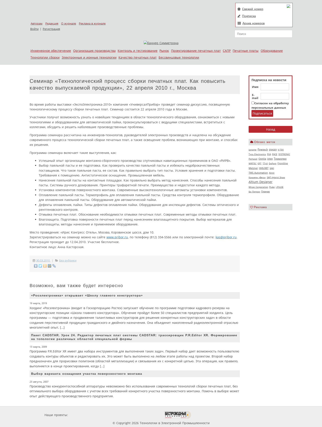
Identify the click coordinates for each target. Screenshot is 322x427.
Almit (271, 172)
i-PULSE (279, 186)
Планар (265, 191)
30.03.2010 (43, 260)
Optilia (262, 158)
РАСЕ (274, 154)
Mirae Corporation (258, 186)
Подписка (249, 15)
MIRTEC (253, 163)
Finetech (263, 149)
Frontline (283, 163)
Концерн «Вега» (257, 177)
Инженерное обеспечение (50, 51)
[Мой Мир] (49, 266)
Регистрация (51, 29)
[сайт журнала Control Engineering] (207, 414)
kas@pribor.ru (226, 237)
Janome (253, 149)
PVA (269, 154)
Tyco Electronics (257, 154)
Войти (34, 29)
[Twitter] (40, 266)
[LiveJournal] (54, 266)
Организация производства (94, 51)
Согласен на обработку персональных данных (270, 105)
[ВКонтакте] (36, 266)
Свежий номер (252, 8)
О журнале (68, 23)
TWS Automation (258, 172)
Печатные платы (245, 51)
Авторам (36, 23)
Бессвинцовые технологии (179, 57)
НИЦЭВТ (264, 168)
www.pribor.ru (117, 237)
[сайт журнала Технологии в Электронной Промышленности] (111, 414)
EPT (260, 163)
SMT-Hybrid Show (276, 177)
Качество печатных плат (138, 57)
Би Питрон (254, 191)
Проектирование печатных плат (196, 51)
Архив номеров (253, 23)
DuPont (272, 163)
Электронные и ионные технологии (89, 57)
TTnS (265, 163)
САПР (227, 51)
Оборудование (272, 51)
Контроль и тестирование (137, 51)
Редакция (51, 23)
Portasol (253, 158)
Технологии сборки (45, 57)
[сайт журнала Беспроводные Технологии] (177, 414)
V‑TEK (281, 149)
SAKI (272, 168)
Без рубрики (67, 260)
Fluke (272, 186)
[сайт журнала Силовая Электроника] (83, 414)
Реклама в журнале (92, 23)
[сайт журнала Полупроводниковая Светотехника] (143, 414)
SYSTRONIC (284, 154)
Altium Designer (260, 182)
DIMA (270, 158)
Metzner (253, 168)
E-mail (255, 97)
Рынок (164, 51)
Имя (255, 87)
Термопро (280, 158)
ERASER (273, 149)
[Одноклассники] (45, 266)
